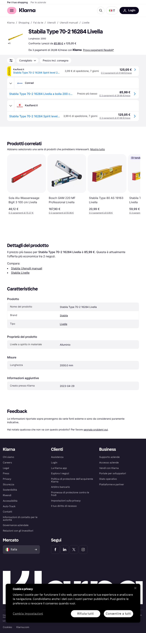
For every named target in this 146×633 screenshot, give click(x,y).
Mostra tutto (97, 149)
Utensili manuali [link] (69, 22)
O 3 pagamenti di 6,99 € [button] (101, 212)
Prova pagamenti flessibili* (98, 49)
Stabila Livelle (20, 272)
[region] (73, 603)
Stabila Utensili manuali (26, 268)
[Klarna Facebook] (55, 549)
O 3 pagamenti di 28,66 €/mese (114, 95)
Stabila (64, 315)
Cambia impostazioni (28, 613)
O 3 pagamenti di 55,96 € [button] (61, 212)
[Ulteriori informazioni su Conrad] (10, 83)
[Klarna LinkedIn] (64, 549)
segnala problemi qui (96, 429)
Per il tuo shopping (17, 2)
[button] (112, 10)
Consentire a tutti (118, 613)
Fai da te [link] (38, 22)
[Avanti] (133, 184)
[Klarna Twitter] (74, 549)
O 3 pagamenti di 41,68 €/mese (116, 73)
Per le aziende (38, 2)
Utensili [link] (51, 22)
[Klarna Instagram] (83, 549)
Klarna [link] (10, 22)
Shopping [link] (24, 22)
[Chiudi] (135, 588)
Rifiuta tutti (85, 613)
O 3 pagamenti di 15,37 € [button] (21, 212)
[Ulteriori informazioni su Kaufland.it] (10, 105)
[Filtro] (11, 60)
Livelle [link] (86, 22)
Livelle (63, 324)
